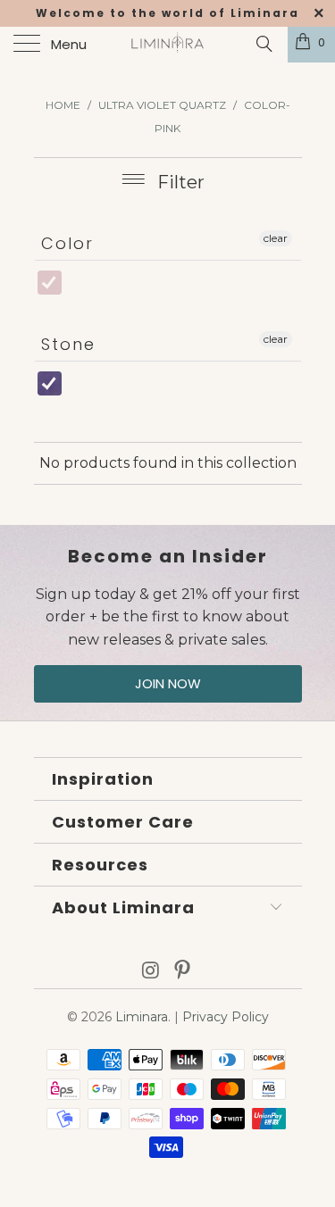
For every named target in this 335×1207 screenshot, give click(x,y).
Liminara (141, 1017)
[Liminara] (168, 44)
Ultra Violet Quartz (80, 386)
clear (276, 238)
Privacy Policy (225, 1017)
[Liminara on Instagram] (151, 971)
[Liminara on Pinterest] (183, 971)
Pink (71, 291)
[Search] (263, 43)
